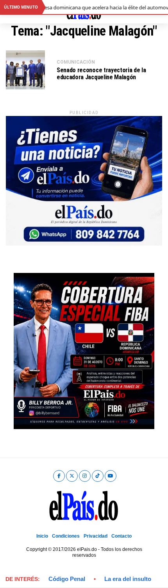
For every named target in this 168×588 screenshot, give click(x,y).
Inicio (42, 536)
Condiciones (66, 536)
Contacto (121, 536)
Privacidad (95, 536)
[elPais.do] (84, 243)
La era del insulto (127, 579)
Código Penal (66, 579)
